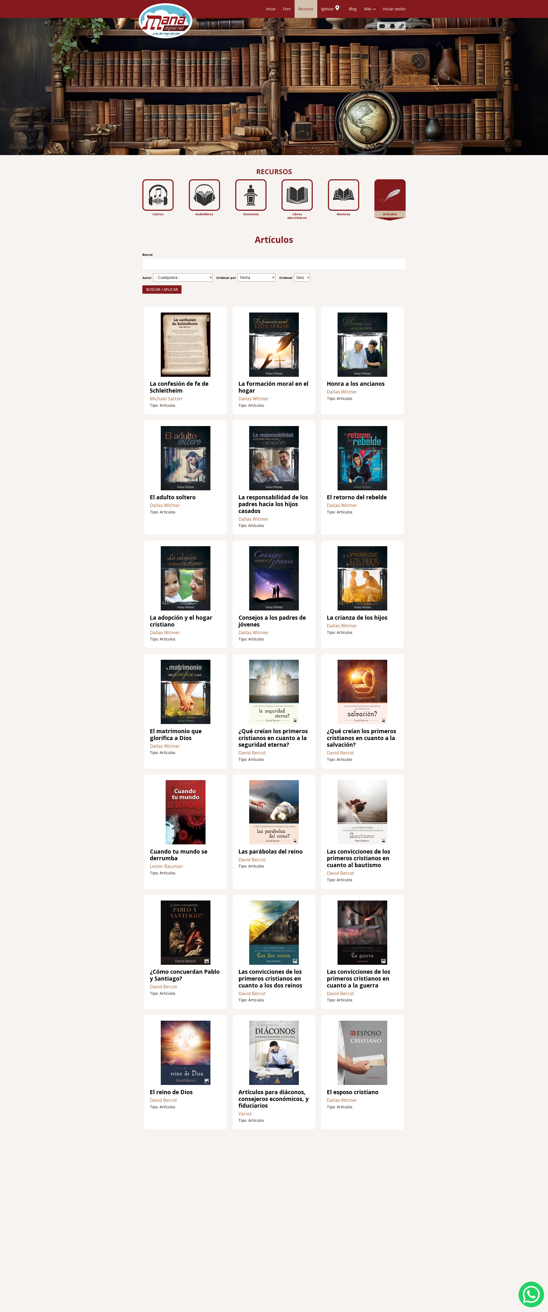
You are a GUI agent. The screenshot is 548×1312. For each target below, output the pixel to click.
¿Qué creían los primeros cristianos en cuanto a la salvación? (361, 737)
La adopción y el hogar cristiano (181, 621)
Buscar (147, 254)
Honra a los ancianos (356, 383)
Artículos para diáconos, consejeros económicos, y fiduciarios (273, 1098)
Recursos (305, 8)
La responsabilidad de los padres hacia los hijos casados (273, 504)
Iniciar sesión (394, 8)
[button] (401, 26)
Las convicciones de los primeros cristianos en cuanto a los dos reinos (270, 978)
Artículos (390, 214)
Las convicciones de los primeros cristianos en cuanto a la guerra (358, 978)
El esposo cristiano (352, 1092)
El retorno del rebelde (357, 497)
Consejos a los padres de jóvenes (272, 621)
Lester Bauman (166, 866)
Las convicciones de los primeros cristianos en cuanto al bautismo (358, 858)
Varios (245, 1113)
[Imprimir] (392, 26)
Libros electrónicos (297, 216)
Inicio (270, 8)
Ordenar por (226, 277)
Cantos (158, 214)
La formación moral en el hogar (273, 387)
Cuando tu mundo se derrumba (178, 855)
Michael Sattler (166, 398)
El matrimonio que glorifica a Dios (176, 734)
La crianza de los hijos (357, 617)
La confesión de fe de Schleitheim (179, 387)
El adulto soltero (173, 497)
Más (367, 8)
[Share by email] (382, 26)
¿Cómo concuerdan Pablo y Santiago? (185, 975)
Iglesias (327, 8)
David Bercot (252, 753)
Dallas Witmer (253, 398)
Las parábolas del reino (270, 851)
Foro (287, 8)
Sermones (251, 214)
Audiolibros (204, 214)
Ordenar (286, 277)
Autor (147, 277)
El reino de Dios (171, 1092)
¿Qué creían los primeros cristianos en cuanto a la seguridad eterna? (273, 737)
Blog (353, 8)
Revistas (343, 214)
